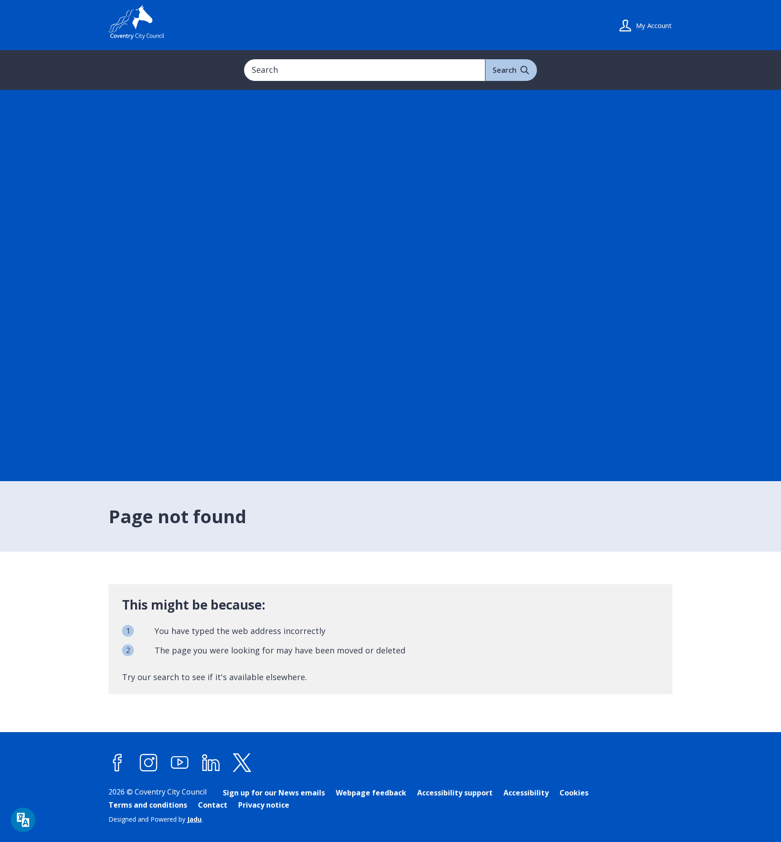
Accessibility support (455, 793)
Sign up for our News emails (274, 793)
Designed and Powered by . (155, 819)
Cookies (574, 793)
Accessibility (526, 793)
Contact (212, 805)
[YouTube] (180, 763)
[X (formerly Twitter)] (242, 763)
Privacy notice (263, 805)
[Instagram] (148, 763)
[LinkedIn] (211, 763)
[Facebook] (117, 763)
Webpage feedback (371, 793)
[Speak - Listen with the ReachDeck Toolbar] (23, 820)
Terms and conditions (147, 805)
